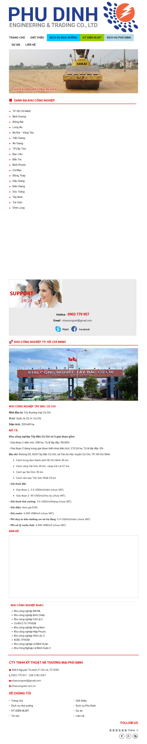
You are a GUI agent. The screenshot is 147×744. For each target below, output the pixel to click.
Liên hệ (30, 44)
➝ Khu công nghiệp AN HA (25, 611)
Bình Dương (17, 116)
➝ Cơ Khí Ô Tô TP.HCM (23, 623)
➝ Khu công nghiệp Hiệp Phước (28, 631)
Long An (15, 127)
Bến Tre (15, 159)
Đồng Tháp (17, 175)
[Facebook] (121, 736)
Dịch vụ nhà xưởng (63, 37)
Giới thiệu (37, 37)
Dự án (16, 44)
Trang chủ (17, 37)
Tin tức (14, 716)
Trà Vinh (15, 202)
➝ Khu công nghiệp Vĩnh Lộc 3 (27, 635)
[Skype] (135, 736)
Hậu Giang (17, 181)
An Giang (16, 143)
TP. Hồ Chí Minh (20, 111)
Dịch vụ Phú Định (119, 37)
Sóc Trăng (17, 191)
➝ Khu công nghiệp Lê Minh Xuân (29, 644)
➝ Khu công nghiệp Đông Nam (28, 627)
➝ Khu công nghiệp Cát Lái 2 (27, 619)
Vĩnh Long (17, 207)
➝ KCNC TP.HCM (20, 639)
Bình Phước (17, 164)
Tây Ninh (16, 197)
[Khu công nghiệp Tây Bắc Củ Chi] (73, 374)
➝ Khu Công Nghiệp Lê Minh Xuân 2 (31, 648)
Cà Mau (15, 170)
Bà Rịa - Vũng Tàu (21, 132)
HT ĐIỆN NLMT (92, 37)
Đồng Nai (16, 121)
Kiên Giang (17, 186)
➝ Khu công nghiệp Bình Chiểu (28, 615)
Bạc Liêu (16, 154)
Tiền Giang (17, 138)
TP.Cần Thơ (17, 148)
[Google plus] (128, 736)
